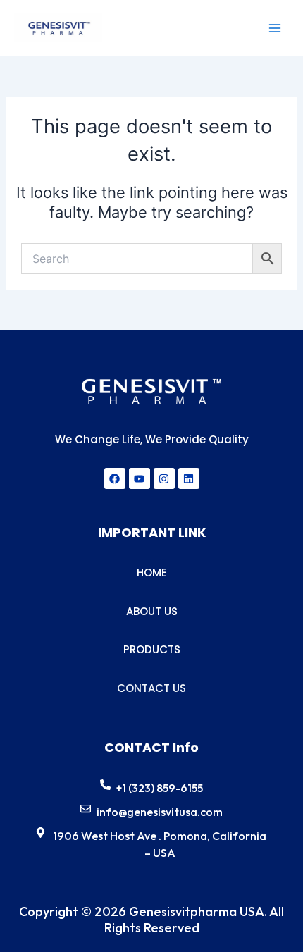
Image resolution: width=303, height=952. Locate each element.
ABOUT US (152, 611)
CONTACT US (151, 688)
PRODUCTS (151, 649)
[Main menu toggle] (275, 27)
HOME (152, 572)
